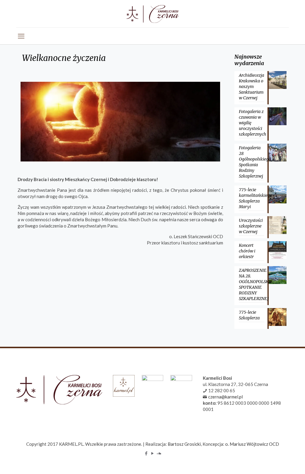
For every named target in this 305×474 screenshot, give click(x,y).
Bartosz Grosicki (184, 444)
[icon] (159, 453)
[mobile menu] (21, 36)
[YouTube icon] (152, 453)
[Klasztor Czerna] (152, 13)
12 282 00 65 (221, 390)
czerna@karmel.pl (225, 396)
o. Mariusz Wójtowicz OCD (252, 444)
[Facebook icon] (146, 453)
